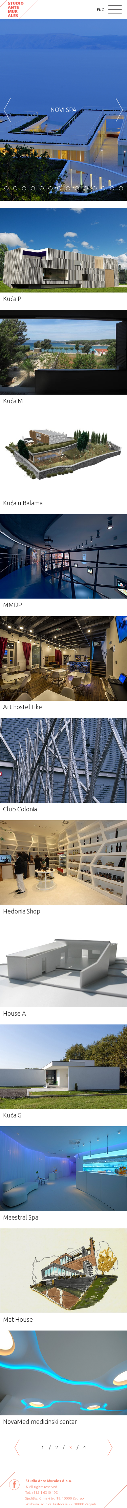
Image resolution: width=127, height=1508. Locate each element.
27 (121, 188)
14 (6, 188)
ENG (100, 10)
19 (50, 188)
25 (103, 188)
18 (42, 188)
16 (24, 188)
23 (86, 188)
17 (33, 188)
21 (68, 188)
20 (59, 188)
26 (112, 188)
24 (94, 188)
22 (77, 188)
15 (15, 188)
